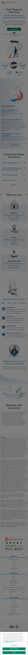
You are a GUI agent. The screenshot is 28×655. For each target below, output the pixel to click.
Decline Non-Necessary (14, 648)
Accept (14, 652)
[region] (14, 643)
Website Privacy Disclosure (10, 641)
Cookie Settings (14, 645)
